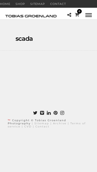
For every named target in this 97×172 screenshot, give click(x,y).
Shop (20, 4)
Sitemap (37, 4)
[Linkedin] (49, 113)
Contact (58, 4)
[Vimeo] (42, 113)
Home (5, 4)
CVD (28, 126)
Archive (59, 123)
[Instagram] (62, 113)
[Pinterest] (55, 113)
